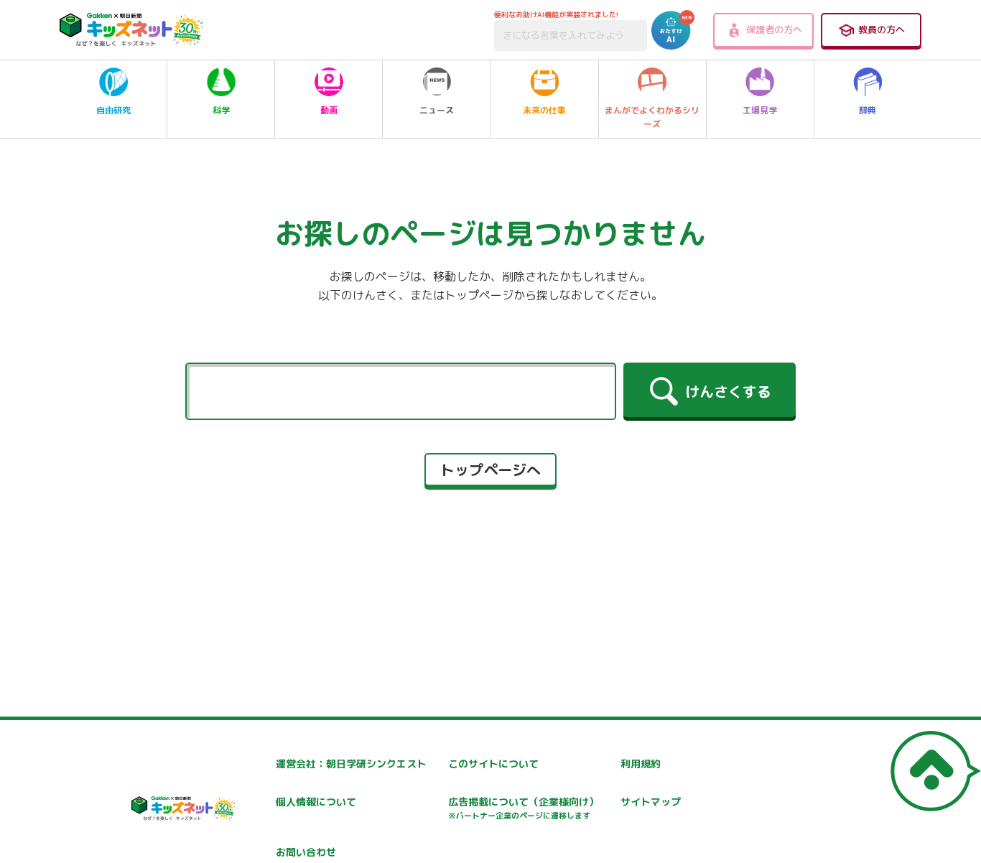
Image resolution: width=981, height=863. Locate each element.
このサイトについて (493, 763)
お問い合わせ (306, 852)
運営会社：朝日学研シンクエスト (351, 763)
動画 (329, 110)
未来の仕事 (544, 110)
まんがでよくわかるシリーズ (652, 117)
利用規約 (640, 763)
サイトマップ (650, 801)
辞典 (867, 110)
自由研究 (113, 110)
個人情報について (316, 801)
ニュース (436, 110)
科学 (221, 110)
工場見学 (760, 110)
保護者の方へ (774, 29)
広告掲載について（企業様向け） (523, 808)
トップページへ (490, 470)
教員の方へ (881, 29)
